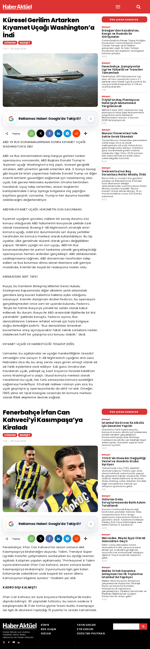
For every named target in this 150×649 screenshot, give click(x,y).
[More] (85, 133)
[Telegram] (67, 133)
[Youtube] (13, 642)
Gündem (10, 42)
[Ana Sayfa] (17, 7)
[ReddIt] (76, 133)
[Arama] (143, 626)
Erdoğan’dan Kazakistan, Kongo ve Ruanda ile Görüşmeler (120, 34)
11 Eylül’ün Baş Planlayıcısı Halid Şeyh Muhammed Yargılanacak (121, 103)
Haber (6, 632)
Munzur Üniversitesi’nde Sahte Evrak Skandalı (120, 134)
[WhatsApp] (31, 133)
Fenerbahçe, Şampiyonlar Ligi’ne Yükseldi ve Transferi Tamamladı (122, 69)
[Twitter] (3, 642)
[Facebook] (49, 133)
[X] (40, 133)
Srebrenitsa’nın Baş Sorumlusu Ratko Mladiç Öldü (124, 172)
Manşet (25, 42)
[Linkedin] (58, 133)
